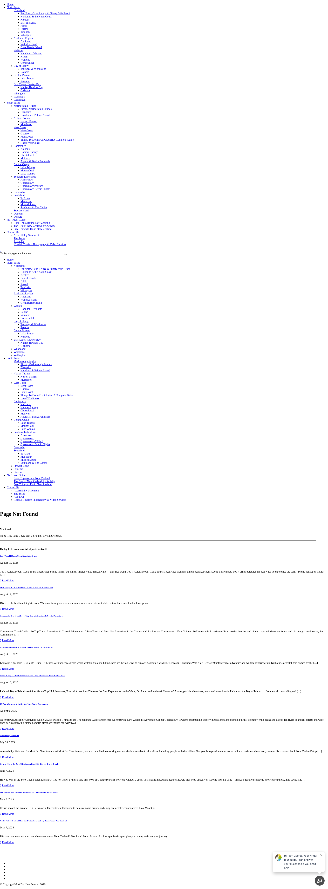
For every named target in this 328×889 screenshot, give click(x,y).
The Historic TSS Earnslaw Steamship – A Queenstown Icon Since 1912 (29, 792)
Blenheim (25, 112)
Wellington (19, 99)
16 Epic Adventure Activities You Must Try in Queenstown (24, 704)
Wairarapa (19, 96)
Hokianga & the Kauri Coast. (36, 16)
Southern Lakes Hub (25, 176)
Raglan (24, 56)
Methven (25, 158)
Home (10, 4)
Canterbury (20, 145)
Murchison (26, 124)
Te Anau (25, 198)
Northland (19, 10)
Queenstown (27, 182)
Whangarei (26, 35)
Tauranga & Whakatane (33, 68)
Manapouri (26, 201)
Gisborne (25, 90)
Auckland (25, 41)
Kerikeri (24, 19)
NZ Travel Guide (16, 219)
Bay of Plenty (21, 65)
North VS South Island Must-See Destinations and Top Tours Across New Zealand (33, 821)
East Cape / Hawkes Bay (27, 84)
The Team (19, 238)
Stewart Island (21, 210)
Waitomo (25, 59)
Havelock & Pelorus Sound (35, 115)
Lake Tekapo (27, 167)
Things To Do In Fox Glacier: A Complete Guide (47, 139)
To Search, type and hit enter (15, 253)
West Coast (20, 127)
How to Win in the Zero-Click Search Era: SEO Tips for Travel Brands (29, 764)
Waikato (18, 50)
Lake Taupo (26, 78)
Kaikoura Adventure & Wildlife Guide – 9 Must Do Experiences (26, 647)
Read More (8, 580)
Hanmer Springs (29, 152)
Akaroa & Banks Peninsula (35, 161)
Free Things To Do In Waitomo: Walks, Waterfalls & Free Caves (26, 587)
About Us (19, 241)
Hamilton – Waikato (31, 53)
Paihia (23, 25)
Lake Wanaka (27, 173)
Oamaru (18, 216)
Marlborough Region (25, 105)
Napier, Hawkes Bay (31, 87)
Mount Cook (27, 170)
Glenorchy (19, 192)
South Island (13, 102)
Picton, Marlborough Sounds (36, 108)
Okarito (24, 133)
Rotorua (24, 71)
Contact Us (13, 232)
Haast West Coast (29, 142)
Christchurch (27, 155)
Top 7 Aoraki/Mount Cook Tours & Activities (18, 556)
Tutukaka (25, 31)
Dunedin (18, 213)
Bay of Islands (28, 22)
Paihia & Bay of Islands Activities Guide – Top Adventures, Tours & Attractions (32, 676)
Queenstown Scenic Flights (35, 188)
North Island (13, 7)
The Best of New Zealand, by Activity (34, 225)
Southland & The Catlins (33, 207)
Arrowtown (26, 179)
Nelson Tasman (22, 118)
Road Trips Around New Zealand (32, 222)
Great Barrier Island (31, 47)
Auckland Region (23, 38)
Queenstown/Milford (31, 185)
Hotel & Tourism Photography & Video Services (40, 244)
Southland (19, 195)
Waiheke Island (28, 44)
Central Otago (21, 164)
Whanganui (20, 93)
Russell (24, 28)
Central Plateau (22, 75)
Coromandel (27, 62)
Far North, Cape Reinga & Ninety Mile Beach (45, 13)
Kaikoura (25, 148)
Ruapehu (25, 81)
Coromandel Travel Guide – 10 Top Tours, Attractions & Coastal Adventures (31, 616)
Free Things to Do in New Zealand (33, 229)
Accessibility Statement (26, 235)
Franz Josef (26, 136)
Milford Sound (28, 204)
